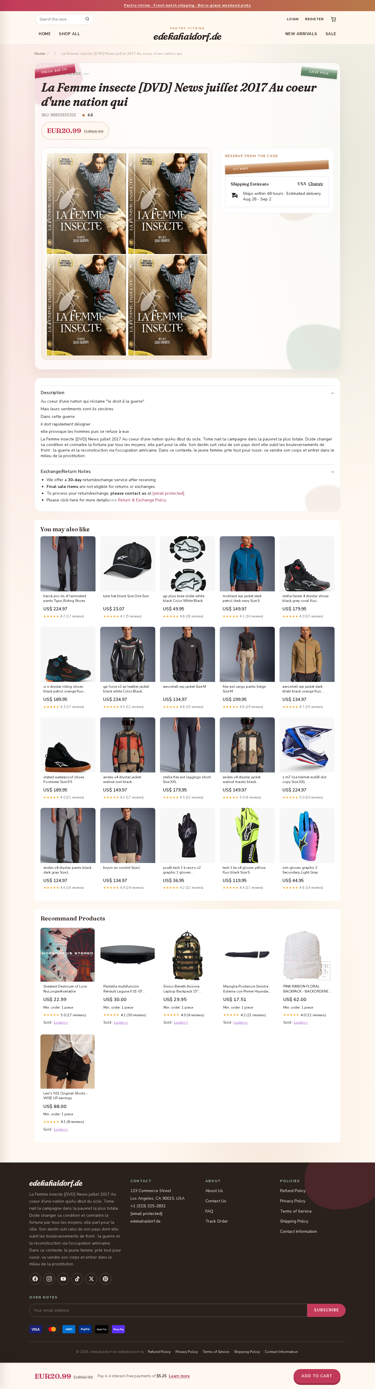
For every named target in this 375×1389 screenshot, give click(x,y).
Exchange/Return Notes (66, 471)
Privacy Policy (292, 1201)
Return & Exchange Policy (142, 500)
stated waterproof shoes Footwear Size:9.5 (63, 779)
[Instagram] (49, 1279)
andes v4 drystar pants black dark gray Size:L (67, 870)
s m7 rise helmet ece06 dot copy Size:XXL (304, 779)
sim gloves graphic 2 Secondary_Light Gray (300, 870)
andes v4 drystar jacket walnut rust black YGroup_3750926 (122, 780)
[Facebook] (35, 1279)
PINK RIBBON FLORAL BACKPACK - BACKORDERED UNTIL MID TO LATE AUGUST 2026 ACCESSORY (307, 989)
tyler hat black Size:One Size (126, 596)
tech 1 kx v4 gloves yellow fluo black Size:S (244, 870)
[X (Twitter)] (91, 1279)
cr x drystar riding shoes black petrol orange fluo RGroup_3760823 (63, 689)
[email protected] (168, 493)
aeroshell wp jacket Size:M (184, 686)
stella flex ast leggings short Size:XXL (187, 779)
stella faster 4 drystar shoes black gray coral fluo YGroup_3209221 (305, 599)
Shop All (69, 34)
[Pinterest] (105, 1279)
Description (52, 393)
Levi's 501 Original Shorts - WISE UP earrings (65, 1095)
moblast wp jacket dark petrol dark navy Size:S (242, 598)
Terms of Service (296, 1211)
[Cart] (333, 19)
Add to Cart (317, 1376)
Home (45, 34)
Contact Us (215, 1201)
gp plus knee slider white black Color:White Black (183, 598)
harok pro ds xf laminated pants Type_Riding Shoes (64, 598)
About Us (214, 1191)
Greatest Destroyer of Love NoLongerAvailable (65, 988)
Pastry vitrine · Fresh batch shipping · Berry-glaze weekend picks (187, 5)
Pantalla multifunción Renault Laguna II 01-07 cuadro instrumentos (122, 989)
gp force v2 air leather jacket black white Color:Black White (126, 689)
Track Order (216, 1221)
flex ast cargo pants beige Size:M (244, 689)
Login (293, 19)
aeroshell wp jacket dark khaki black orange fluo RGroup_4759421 (302, 689)
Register (314, 19)
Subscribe (326, 1310)
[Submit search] (87, 19)
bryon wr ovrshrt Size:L (121, 867)
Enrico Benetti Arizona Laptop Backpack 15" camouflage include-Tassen (186, 989)
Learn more (179, 1376)
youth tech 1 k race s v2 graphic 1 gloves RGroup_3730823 (182, 870)
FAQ (209, 1211)
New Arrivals (301, 34)
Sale (330, 34)
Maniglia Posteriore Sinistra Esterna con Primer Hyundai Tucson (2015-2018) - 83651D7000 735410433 (245, 989)
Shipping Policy (294, 1221)
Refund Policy (293, 1191)
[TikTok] (77, 1279)
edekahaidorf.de (187, 34)
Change (315, 183)
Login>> (61, 1022)
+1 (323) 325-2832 (148, 1206)
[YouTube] (63, 1279)
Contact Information (298, 1231)
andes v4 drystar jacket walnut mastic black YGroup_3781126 (241, 780)
